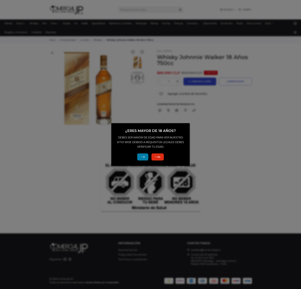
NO (158, 157)
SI (144, 157)
